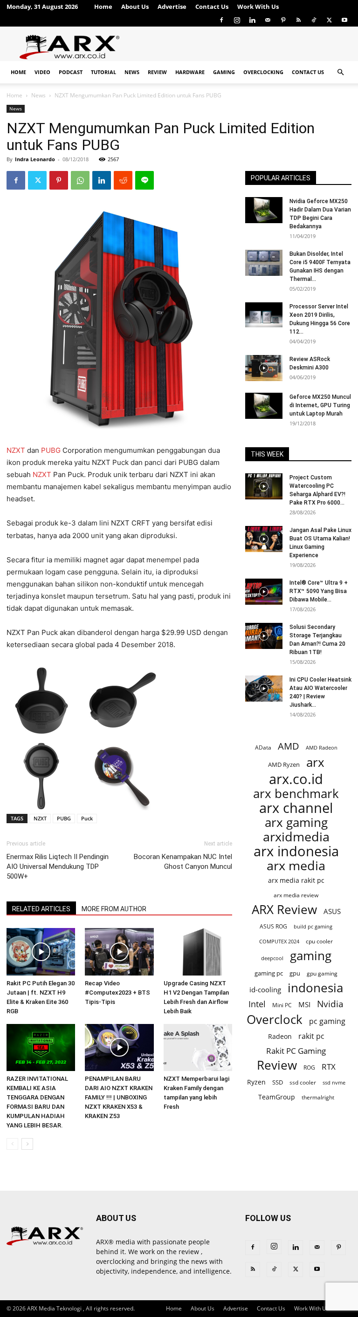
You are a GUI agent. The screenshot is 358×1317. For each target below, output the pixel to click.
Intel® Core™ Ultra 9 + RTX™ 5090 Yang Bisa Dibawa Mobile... (318, 591)
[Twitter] (329, 20)
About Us (135, 6)
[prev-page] (12, 1144)
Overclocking (263, 71)
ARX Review (284, 909)
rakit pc (311, 1036)
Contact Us (211, 6)
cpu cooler (319, 941)
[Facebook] (221, 20)
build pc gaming (313, 926)
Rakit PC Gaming (296, 1051)
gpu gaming (322, 973)
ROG (309, 1067)
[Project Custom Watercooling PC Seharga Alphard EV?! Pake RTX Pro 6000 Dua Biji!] (263, 486)
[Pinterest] (283, 20)
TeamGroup (276, 1096)
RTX (329, 1066)
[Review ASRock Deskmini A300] (263, 368)
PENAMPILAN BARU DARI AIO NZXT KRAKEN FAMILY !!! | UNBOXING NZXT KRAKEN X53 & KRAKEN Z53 (118, 1097)
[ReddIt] (123, 180)
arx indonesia (296, 851)
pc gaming (327, 1021)
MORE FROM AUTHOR (114, 909)
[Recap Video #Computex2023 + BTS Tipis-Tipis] (119, 951)
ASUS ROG (273, 926)
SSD (277, 1082)
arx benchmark (296, 793)
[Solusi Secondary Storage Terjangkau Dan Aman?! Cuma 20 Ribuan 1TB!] (263, 636)
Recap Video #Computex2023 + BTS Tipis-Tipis (117, 992)
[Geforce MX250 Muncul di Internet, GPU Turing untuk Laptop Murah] (263, 406)
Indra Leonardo (35, 159)
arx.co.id (296, 779)
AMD (288, 746)
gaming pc (269, 973)
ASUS (332, 911)
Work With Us (258, 6)
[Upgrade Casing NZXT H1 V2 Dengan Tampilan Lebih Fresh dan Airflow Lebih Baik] (198, 951)
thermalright (318, 1097)
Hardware (190, 71)
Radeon (280, 1036)
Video (42, 71)
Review (157, 71)
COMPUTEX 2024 (279, 941)
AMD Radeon (321, 747)
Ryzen (256, 1082)
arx (315, 762)
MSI (304, 1004)
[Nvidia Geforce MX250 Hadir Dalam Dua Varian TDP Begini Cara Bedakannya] (263, 210)
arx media (296, 866)
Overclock (275, 1019)
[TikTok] (314, 20)
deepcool (272, 958)
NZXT (16, 450)
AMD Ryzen (284, 764)
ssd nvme (334, 1082)
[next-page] (27, 1144)
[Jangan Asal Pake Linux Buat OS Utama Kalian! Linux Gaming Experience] (263, 539)
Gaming (224, 71)
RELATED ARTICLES (41, 909)
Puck (87, 818)
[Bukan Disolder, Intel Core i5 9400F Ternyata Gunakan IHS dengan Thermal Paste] (263, 263)
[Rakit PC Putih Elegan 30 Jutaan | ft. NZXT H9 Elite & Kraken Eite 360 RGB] (41, 951)
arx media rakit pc (296, 880)
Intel (257, 1004)
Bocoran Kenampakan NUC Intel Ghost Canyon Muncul (183, 862)
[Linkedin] (252, 20)
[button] (340, 72)
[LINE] (144, 180)
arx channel (296, 808)
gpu (294, 973)
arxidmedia (296, 837)
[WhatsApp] (80, 180)
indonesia (315, 988)
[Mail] (268, 20)
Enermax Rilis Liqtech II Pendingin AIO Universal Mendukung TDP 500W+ (58, 866)
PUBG (51, 450)
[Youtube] (344, 20)
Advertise (172, 6)
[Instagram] (237, 20)
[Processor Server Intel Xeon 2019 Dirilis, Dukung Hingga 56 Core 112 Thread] (263, 315)
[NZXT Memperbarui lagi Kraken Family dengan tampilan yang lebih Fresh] (198, 1047)
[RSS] (298, 20)
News (131, 71)
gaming (310, 956)
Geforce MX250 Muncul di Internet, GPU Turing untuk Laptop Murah (320, 405)
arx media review (296, 895)
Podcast (71, 71)
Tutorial (103, 71)
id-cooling (265, 990)
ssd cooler (302, 1082)
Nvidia (330, 1004)
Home (103, 6)
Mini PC (282, 1005)
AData (263, 747)
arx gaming (296, 822)
